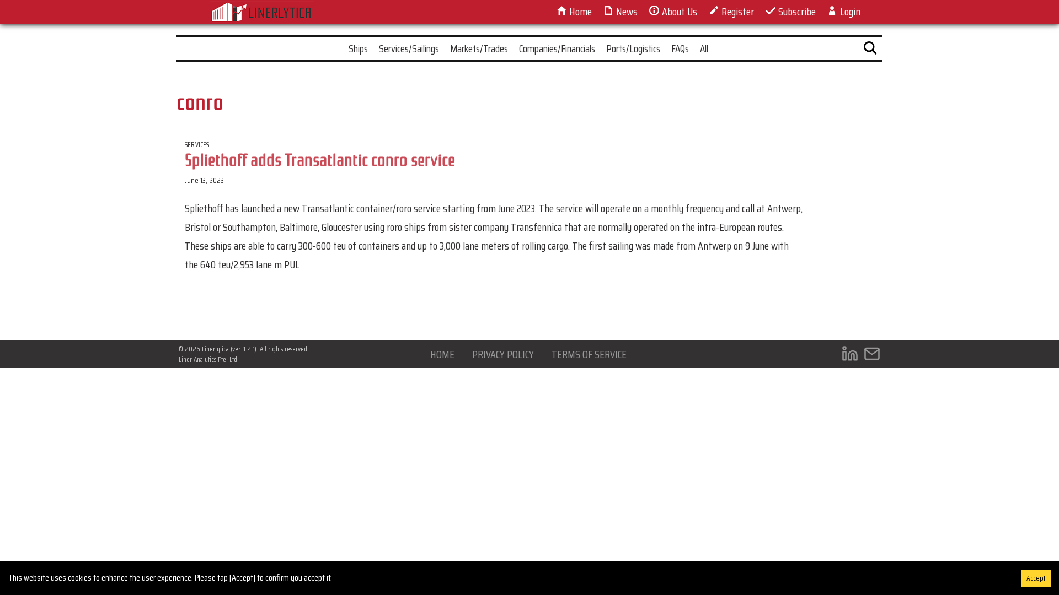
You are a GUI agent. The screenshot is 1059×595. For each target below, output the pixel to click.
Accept (1035, 578)
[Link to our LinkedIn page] (850, 356)
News (626, 11)
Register (736, 11)
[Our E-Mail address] (872, 356)
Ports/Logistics (633, 48)
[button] (870, 50)
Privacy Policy (503, 354)
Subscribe (796, 11)
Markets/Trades (479, 48)
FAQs (680, 48)
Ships (358, 48)
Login (849, 11)
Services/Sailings (409, 48)
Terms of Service (589, 354)
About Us (678, 11)
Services (197, 144)
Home (579, 11)
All (704, 48)
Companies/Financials (557, 48)
